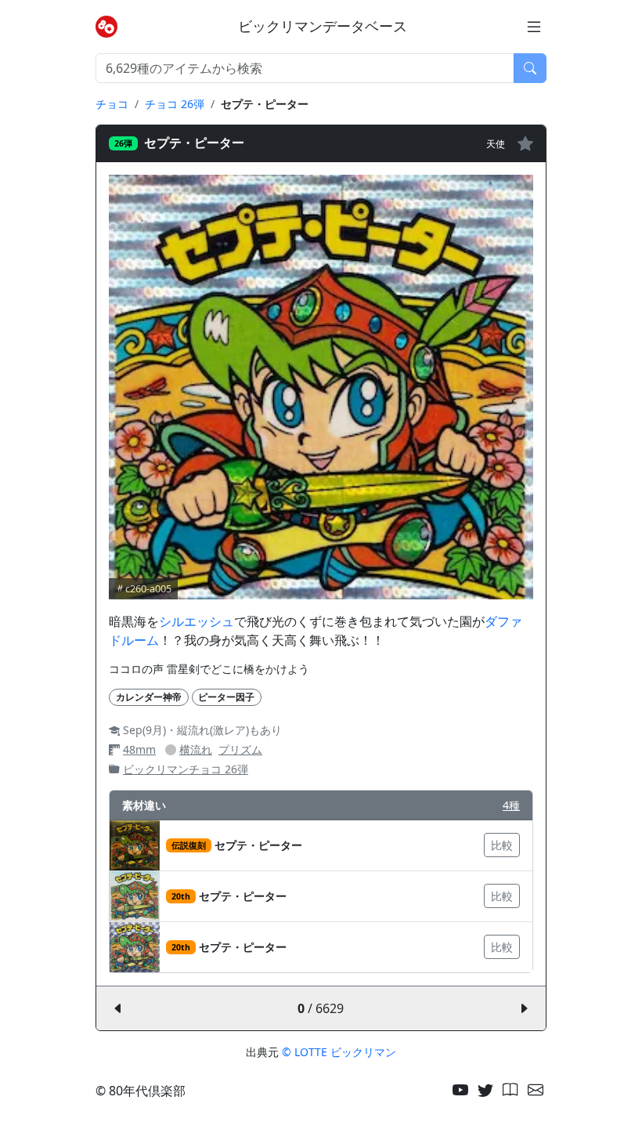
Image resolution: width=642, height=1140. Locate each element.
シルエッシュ (196, 621)
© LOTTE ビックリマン (339, 1051)
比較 (502, 845)
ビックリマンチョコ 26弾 (185, 769)
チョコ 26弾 (174, 103)
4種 (511, 805)
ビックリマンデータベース (322, 26)
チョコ (112, 103)
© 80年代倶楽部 (141, 1090)
